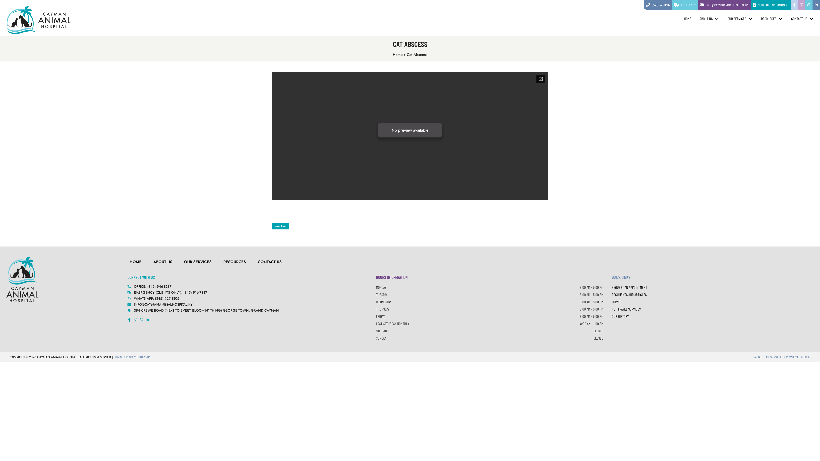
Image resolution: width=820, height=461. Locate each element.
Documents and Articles (629, 294)
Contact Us (799, 18)
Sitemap (144, 357)
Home (687, 18)
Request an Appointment (629, 287)
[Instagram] (135, 320)
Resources (768, 18)
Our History (620, 316)
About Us (706, 18)
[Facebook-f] (129, 320)
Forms (616, 301)
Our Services (737, 18)
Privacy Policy (125, 357)
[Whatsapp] (141, 320)
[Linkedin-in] (147, 320)
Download (280, 226)
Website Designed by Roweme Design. (782, 357)
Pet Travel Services (626, 309)
